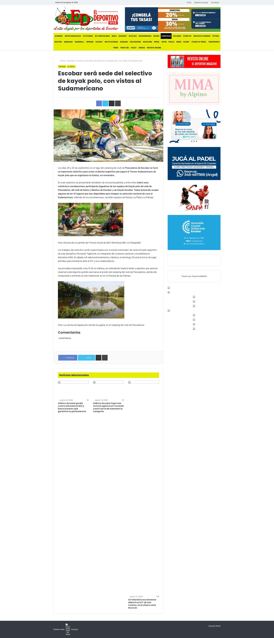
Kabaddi (124, 42)
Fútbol (215, 36)
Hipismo (89, 42)
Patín (164, 42)
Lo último (71, 67)
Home (62, 61)
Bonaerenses (145, 36)
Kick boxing (135, 42)
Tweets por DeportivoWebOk (194, 276)
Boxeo (156, 36)
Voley (134, 48)
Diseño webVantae (66, 629)
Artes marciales (73, 36)
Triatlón (124, 48)
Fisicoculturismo (201, 36)
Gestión (58, 42)
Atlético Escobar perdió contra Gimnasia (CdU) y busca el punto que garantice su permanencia (72, 407)
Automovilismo (102, 36)
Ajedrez (59, 36)
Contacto (215, 2)
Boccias (133, 36)
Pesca (171, 42)
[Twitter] (86, 2)
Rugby (186, 42)
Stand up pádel (199, 42)
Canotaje (166, 36)
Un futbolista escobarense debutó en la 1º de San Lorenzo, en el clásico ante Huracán (142, 603)
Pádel (157, 42)
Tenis (115, 48)
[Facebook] (82, 2)
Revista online (154, 48)
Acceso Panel (214, 626)
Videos (142, 48)
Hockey (99, 42)
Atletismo (88, 36)
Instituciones (111, 42)
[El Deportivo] (86, 18)
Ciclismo (177, 36)
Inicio (189, 2)
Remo (178, 42)
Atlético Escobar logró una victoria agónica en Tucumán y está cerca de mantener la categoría (108, 407)
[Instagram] (91, 2)
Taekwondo (214, 42)
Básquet (123, 36)
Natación (147, 42)
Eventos (187, 36)
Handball (79, 42)
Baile (114, 36)
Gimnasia (68, 42)
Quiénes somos (201, 2)
